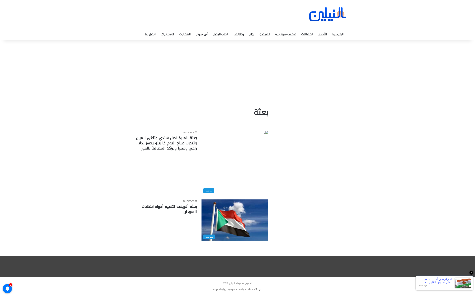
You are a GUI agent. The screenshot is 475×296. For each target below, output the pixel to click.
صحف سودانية (285, 34)
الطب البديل (220, 34)
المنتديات (167, 34)
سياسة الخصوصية (237, 289)
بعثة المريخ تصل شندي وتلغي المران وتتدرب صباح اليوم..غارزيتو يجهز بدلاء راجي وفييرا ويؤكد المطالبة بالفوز (166, 143)
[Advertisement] (237, 70)
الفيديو (265, 34)
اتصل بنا (150, 34)
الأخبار (323, 34)
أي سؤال (202, 34)
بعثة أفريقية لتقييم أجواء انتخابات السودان (169, 209)
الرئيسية (337, 34)
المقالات (307, 34)
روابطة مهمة (219, 289)
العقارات (185, 34)
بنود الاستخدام (255, 289)
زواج (251, 34)
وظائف (239, 34)
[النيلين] (327, 14)
